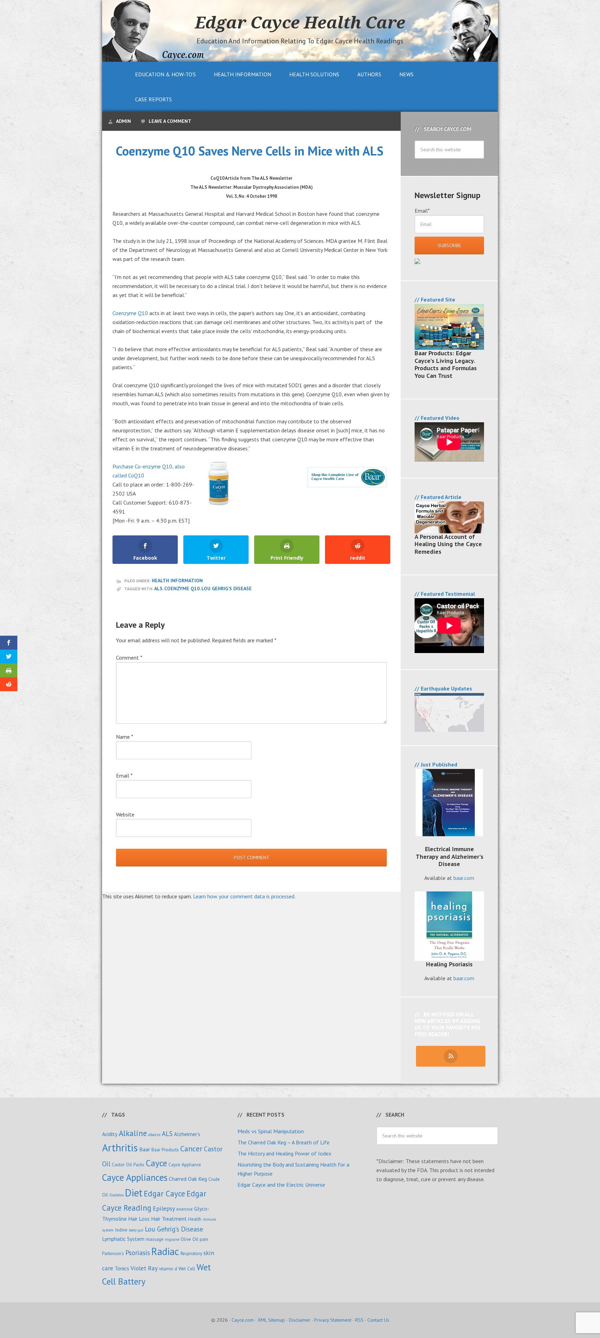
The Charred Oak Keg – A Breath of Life (284, 1142)
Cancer (191, 1148)
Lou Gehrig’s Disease (226, 588)
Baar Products (165, 1149)
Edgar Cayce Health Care (300, 22)
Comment (129, 657)
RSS (359, 1320)
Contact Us (378, 1320)
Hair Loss (139, 1218)
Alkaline (133, 1133)
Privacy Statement (332, 1320)
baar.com (463, 877)
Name (124, 736)
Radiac (165, 1251)
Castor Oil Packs (128, 1164)
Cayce (156, 1163)
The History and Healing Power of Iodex (284, 1153)
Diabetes (116, 1195)
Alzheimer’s (187, 1133)
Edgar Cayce (164, 1193)
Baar (144, 1149)
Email (124, 775)
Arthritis (120, 1147)
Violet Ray (144, 1268)
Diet (133, 1192)
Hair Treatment (169, 1218)
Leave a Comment (170, 121)
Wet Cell (186, 1268)
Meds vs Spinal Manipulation (271, 1131)
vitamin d (168, 1268)
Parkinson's (113, 1253)
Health (194, 1219)
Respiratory (191, 1253)
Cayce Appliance (184, 1164)
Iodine (121, 1230)
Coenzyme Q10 (130, 313)
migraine (172, 1239)
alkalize (154, 1134)
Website (125, 814)
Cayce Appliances (134, 1177)
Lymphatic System (123, 1238)
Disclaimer (299, 1320)
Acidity (109, 1133)
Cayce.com (243, 1320)
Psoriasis (137, 1252)
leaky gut (136, 1230)
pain (204, 1239)
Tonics (122, 1268)
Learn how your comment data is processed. (244, 896)
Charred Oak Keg (188, 1178)
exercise (184, 1209)
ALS (158, 588)
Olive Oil (189, 1239)
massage (155, 1239)
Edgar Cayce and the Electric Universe (281, 1184)
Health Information (177, 580)
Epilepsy (164, 1208)
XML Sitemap (271, 1320)
